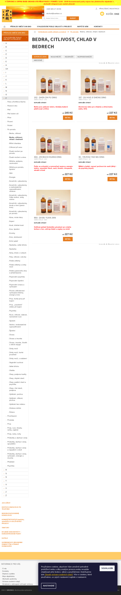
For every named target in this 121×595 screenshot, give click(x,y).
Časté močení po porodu (16, 152)
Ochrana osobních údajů (11, 581)
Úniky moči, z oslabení (18, 358)
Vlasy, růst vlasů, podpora (16, 389)
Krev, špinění (14, 229)
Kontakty (98, 26)
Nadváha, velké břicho (18, 245)
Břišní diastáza (15, 143)
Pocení (10, 121)
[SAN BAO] (20, 15)
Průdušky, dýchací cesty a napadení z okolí (16, 449)
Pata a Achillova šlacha (16, 102)
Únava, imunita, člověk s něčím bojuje (18, 344)
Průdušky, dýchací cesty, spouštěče (17, 443)
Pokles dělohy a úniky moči (17, 266)
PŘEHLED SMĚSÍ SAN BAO (20, 26)
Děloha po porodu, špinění (16, 168)
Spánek (12, 321)
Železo (12, 412)
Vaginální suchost (16, 362)
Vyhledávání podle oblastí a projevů (54, 26)
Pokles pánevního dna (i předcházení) (18, 272)
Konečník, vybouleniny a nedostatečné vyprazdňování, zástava (18, 188)
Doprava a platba (8, 574)
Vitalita (12, 370)
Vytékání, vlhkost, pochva (16, 399)
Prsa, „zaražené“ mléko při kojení (15, 306)
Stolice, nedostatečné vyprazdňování (17, 326)
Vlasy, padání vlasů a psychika (17, 383)
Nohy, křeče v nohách (17, 253)
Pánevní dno (12, 106)
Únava (11, 335)
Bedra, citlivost (15, 133)
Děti (10, 173)
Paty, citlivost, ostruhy (17, 257)
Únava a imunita (15, 338)
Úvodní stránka (4, 27)
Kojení (11, 221)
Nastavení (48, 586)
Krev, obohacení (15, 237)
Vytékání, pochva (16, 394)
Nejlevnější (56, 57)
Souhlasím (107, 568)
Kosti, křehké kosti (16, 225)
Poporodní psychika (17, 277)
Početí (9, 125)
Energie (12, 177)
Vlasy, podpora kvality (17, 374)
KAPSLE (5, 538)
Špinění (12, 331)
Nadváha (12, 249)
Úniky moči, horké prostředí (16, 353)
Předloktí (10, 462)
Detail (68, 118)
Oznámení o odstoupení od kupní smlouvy (17, 584)
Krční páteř (13, 241)
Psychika (12, 311)
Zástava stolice (15, 408)
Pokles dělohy (14, 261)
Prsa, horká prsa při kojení (17, 300)
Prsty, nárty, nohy (14, 434)
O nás (4, 568)
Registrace (114, 9)
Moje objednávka (8, 576)
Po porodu (11, 129)
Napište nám (82, 26)
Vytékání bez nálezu (17, 404)
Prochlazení (12, 416)
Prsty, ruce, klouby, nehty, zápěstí (14, 429)
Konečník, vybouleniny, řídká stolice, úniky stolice (18, 197)
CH (7, 69)
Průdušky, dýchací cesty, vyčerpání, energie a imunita (17, 456)
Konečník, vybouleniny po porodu (18, 212)
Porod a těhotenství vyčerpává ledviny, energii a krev (17, 293)
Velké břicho (14, 366)
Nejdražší (69, 57)
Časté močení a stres (17, 157)
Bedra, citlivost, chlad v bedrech (16, 138)
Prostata (10, 420)
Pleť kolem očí (13, 114)
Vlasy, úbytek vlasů (16, 378)
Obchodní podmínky (9, 579)
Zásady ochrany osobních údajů (59, 575)
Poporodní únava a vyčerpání (16, 286)
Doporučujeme (40, 57)
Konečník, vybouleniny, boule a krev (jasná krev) (18, 205)
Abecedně (38, 60)
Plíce (9, 117)
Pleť (9, 110)
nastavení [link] (82, 577)
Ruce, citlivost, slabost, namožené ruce (18, 316)
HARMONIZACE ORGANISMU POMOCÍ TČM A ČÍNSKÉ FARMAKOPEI (12, 544)
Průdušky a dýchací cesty (17, 438)
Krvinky (12, 233)
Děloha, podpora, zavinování (16, 162)
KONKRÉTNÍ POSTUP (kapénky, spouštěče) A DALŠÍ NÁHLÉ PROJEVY (13, 521)
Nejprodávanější (85, 57)
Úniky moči (13, 348)
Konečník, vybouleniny (18, 181)
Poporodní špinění (16, 281)
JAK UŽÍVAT (6, 503)
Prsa (9, 424)
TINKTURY (5, 528)
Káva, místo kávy (16, 217)
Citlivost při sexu (15, 147)
